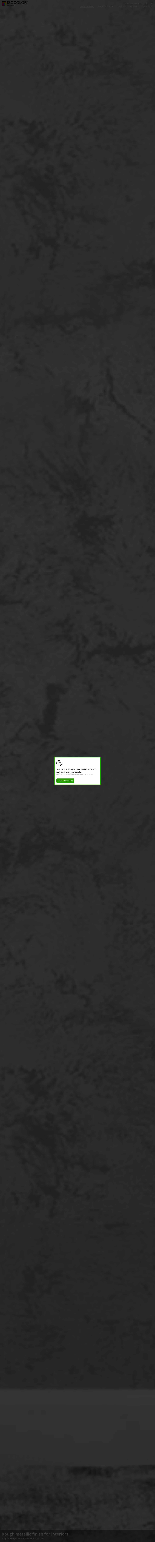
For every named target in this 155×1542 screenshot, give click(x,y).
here (92, 775)
